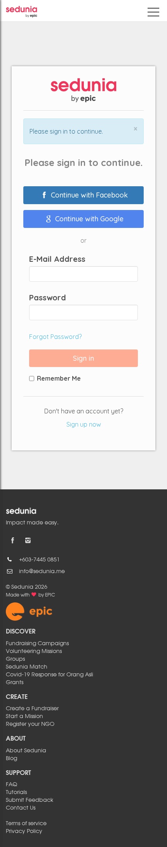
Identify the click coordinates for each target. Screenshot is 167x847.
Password (47, 298)
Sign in (83, 358)
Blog (11, 758)
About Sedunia (26, 750)
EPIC (50, 595)
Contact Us (20, 808)
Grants (14, 682)
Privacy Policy (24, 831)
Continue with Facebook (88, 195)
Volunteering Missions (34, 651)
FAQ (11, 784)
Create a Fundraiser (32, 708)
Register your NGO (30, 724)
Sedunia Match (26, 667)
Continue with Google (88, 218)
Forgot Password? (55, 337)
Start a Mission (24, 716)
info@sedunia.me (42, 571)
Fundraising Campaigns (37, 643)
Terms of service (26, 823)
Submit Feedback (29, 800)
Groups (15, 659)
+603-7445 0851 (39, 560)
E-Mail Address (57, 259)
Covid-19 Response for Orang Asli (49, 675)
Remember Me (59, 378)
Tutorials (16, 792)
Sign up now (83, 424)
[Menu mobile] (153, 13)
